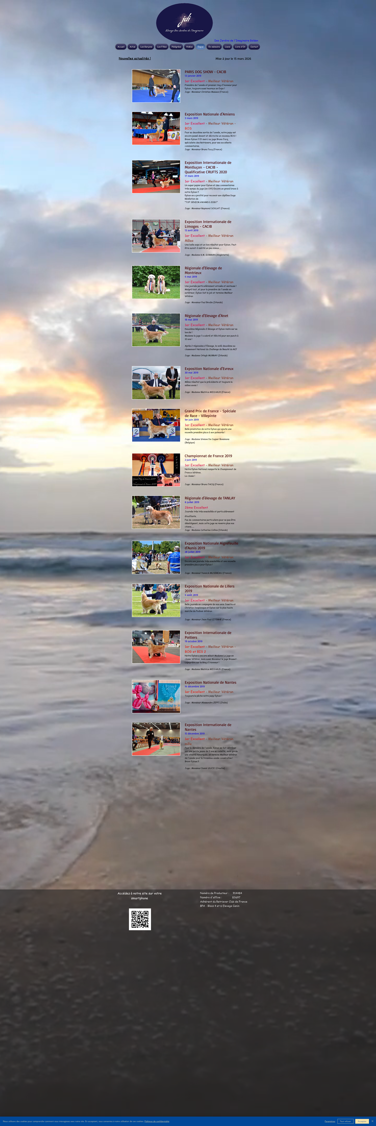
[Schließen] (372, 1121)
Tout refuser (345, 1121)
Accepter (362, 1121)
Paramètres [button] (330, 1121)
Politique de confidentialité (157, 1121)
